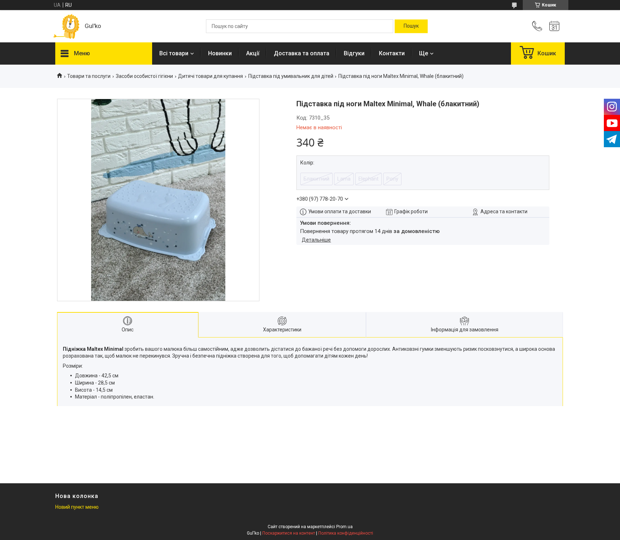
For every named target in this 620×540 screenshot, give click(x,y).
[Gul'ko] (66, 26)
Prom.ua (344, 526)
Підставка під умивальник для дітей (290, 76)
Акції (252, 53)
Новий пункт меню (77, 507)
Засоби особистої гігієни (144, 76)
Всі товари (173, 53)
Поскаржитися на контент (288, 533)
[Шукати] (411, 26)
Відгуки (354, 53)
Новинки (220, 53)
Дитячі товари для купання (210, 76)
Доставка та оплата (301, 53)
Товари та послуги (89, 76)
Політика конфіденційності (345, 533)
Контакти (392, 53)
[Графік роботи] (554, 26)
